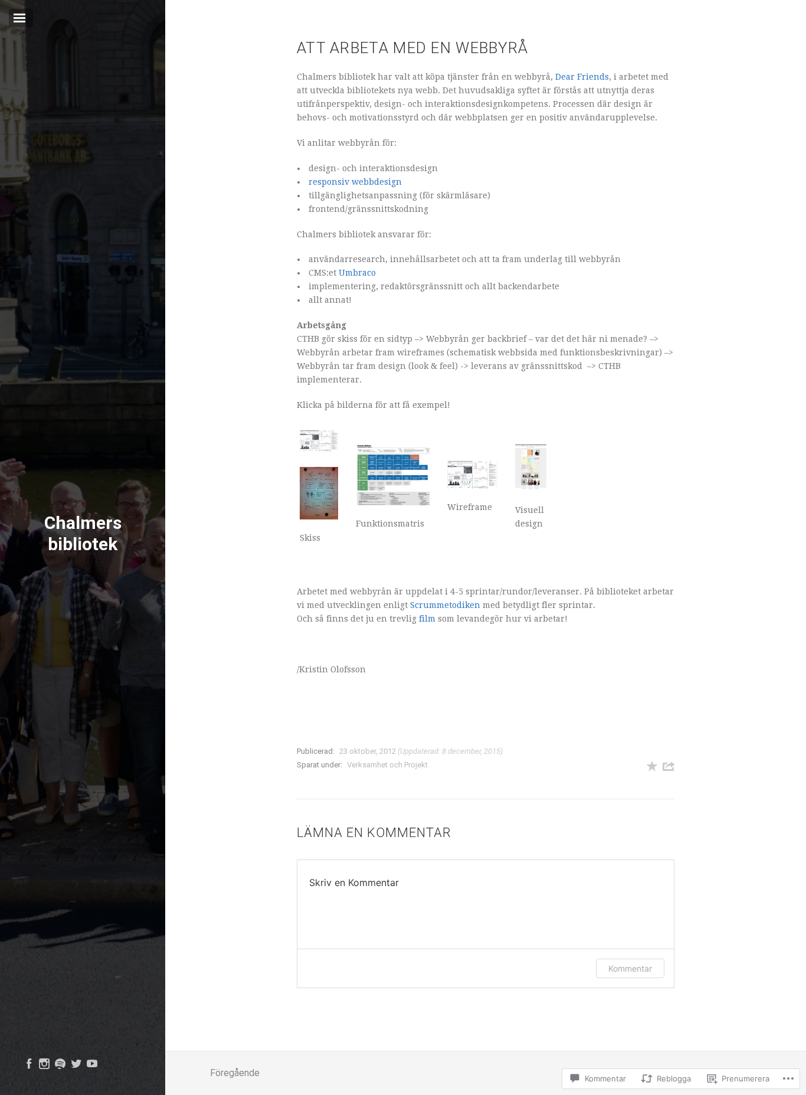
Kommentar (630, 968)
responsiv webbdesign (355, 182)
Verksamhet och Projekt (387, 764)
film (427, 618)
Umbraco (357, 272)
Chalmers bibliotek (83, 533)
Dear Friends (582, 76)
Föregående (235, 1072)
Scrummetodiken (445, 605)
